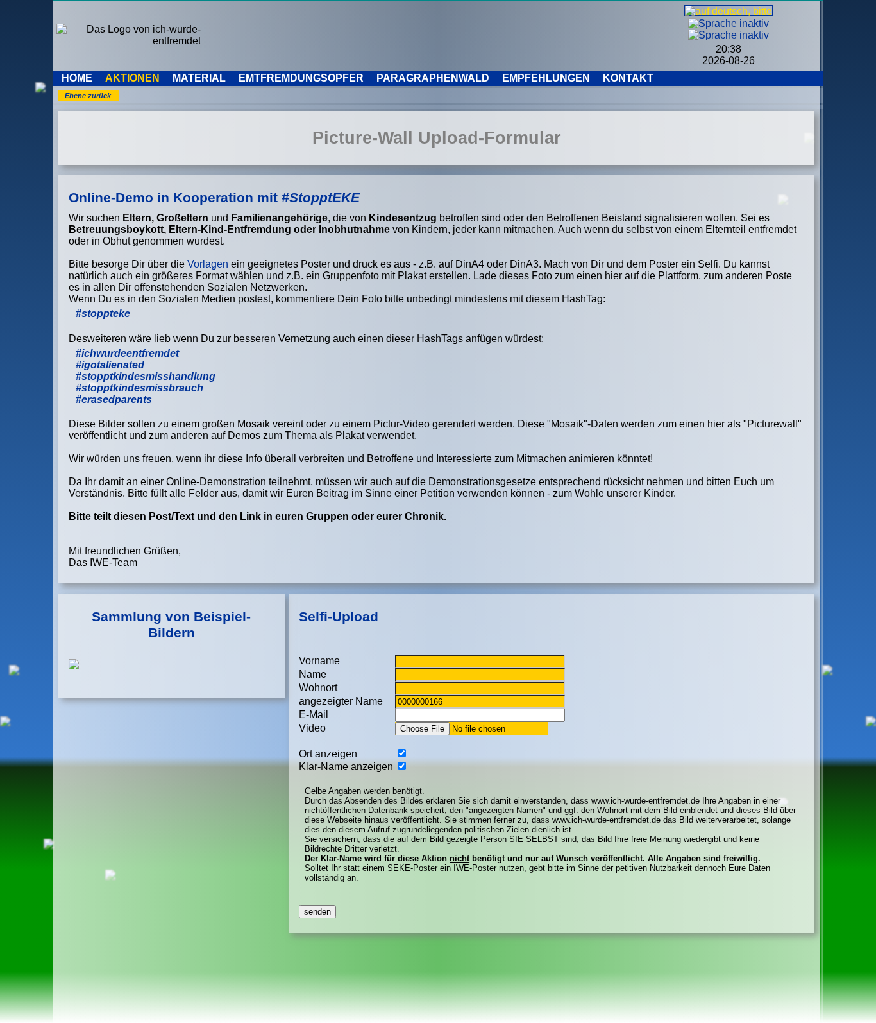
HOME (77, 78)
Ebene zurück (88, 95)
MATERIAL (199, 78)
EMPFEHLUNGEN (546, 78)
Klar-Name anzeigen (346, 766)
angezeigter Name (341, 701)
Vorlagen (207, 264)
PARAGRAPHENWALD (432, 78)
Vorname (319, 660)
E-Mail (313, 714)
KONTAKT (628, 78)
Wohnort (318, 687)
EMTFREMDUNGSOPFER (301, 78)
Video (312, 728)
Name (312, 674)
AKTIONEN (132, 78)
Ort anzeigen (328, 753)
